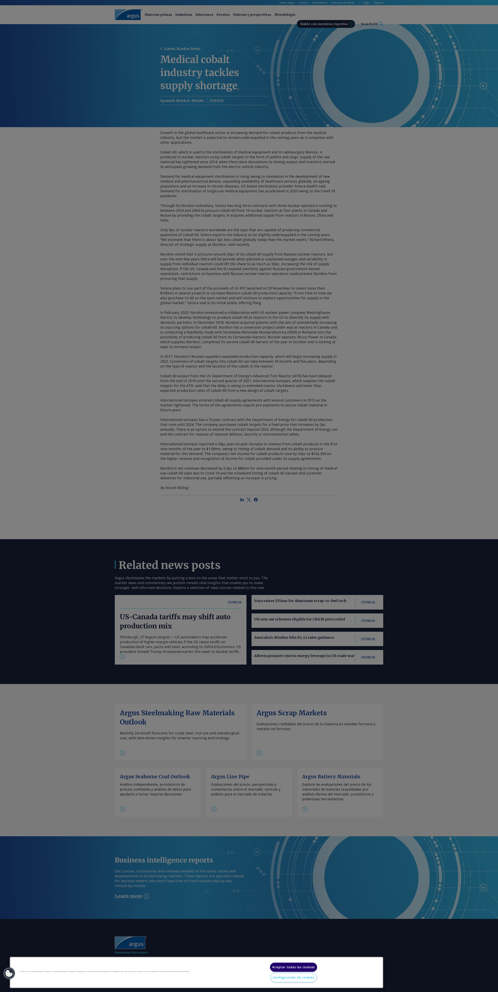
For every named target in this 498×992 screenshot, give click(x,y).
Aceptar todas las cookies (293, 967)
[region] (196, 972)
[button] (9, 973)
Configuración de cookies (294, 977)
